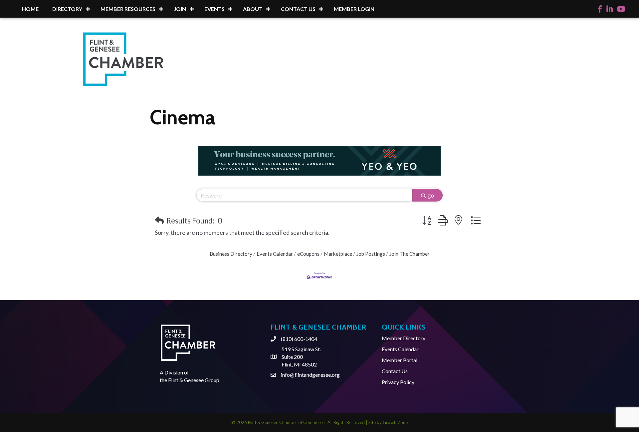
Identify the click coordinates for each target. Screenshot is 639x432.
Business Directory (231, 254)
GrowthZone (395, 422)
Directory (67, 9)
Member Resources (128, 9)
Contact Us (298, 9)
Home (30, 9)
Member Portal (399, 360)
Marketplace (338, 254)
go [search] (430, 195)
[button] (159, 220)
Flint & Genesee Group (193, 380)
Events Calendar (275, 254)
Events (214, 9)
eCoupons (308, 254)
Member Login (354, 9)
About (253, 9)
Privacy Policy (398, 382)
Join (180, 9)
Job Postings (370, 254)
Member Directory (403, 338)
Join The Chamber (409, 254)
